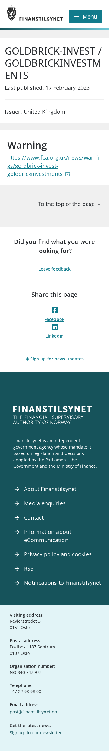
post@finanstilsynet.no (33, 712)
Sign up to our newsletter (36, 733)
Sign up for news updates (57, 359)
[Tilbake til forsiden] (30, 14)
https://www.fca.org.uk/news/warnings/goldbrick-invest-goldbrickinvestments (54, 165)
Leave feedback (54, 269)
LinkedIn (54, 336)
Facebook (54, 319)
